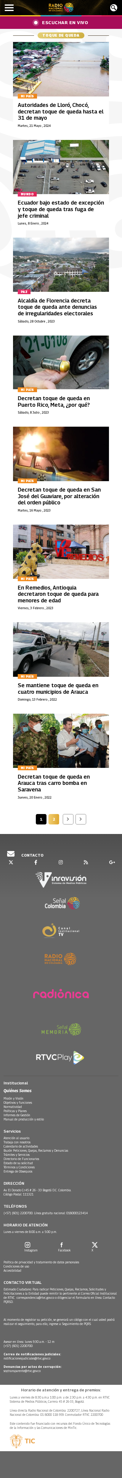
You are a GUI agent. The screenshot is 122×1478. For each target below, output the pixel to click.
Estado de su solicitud (18, 1163)
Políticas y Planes (15, 1111)
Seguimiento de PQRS (76, 1324)
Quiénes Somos (17, 1090)
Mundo (27, 194)
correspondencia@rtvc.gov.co (35, 1297)
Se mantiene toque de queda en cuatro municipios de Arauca (58, 688)
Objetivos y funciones (18, 1102)
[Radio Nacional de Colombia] (61, 7)
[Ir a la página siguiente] (68, 819)
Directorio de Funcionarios (21, 1159)
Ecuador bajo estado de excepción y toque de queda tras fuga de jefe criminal (61, 209)
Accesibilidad (12, 1270)
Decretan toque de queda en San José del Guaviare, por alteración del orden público (59, 496)
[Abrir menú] (9, 7)
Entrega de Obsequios (18, 1171)
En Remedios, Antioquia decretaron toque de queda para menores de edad (58, 594)
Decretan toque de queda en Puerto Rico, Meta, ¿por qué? (54, 401)
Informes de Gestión (17, 1115)
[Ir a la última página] (81, 819)
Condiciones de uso (16, 1266)
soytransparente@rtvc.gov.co (22, 1371)
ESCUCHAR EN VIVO (65, 22)
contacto (32, 855)
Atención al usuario (16, 1138)
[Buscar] (113, 7)
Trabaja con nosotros (17, 1142)
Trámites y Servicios (17, 1154)
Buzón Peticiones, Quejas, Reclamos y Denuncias (36, 1150)
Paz (24, 292)
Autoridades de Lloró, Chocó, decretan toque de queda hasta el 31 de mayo (60, 111)
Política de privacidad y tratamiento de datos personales (41, 1262)
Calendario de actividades (21, 1146)
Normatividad (13, 1106)
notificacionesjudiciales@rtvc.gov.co (27, 1358)
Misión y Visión (13, 1098)
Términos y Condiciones (19, 1167)
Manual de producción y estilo (24, 1119)
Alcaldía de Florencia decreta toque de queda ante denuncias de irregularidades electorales (57, 307)
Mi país (27, 96)
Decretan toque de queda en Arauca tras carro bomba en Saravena (54, 783)
